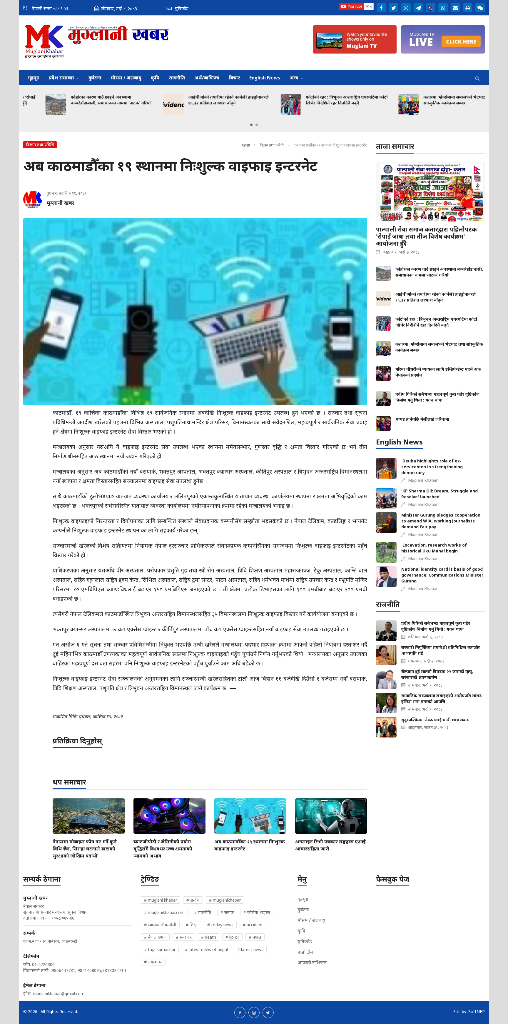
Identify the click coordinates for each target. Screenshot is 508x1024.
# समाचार (184, 937)
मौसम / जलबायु (126, 77)
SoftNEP (476, 1011)
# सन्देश (193, 900)
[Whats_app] (443, 7)
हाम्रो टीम (305, 952)
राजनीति (177, 77)
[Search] (478, 77)
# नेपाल (255, 937)
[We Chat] (480, 7)
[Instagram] (406, 7)
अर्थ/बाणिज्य (206, 77)
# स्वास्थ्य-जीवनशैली (160, 925)
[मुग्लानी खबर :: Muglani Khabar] (97, 42)
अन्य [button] (295, 77)
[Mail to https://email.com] (455, 7)
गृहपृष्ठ (33, 77)
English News (264, 77)
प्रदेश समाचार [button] (62, 77)
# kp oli (232, 937)
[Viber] (430, 7)
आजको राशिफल (312, 962)
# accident (253, 925)
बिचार (234, 77)
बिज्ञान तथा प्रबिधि (272, 145)
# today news (220, 925)
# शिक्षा (192, 925)
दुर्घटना (94, 77)
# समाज (227, 912)
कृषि (155, 77)
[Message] (418, 7)
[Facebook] (381, 7)
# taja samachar (160, 949)
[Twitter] (393, 7)
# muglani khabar (160, 900)
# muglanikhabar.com (164, 912)
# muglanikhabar (225, 900)
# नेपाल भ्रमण (155, 937)
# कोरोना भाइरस (256, 912)
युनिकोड (305, 941)
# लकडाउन (153, 962)
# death (208, 937)
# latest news (250, 949)
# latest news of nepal (206, 949)
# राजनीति (202, 912)
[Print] (467, 7)
